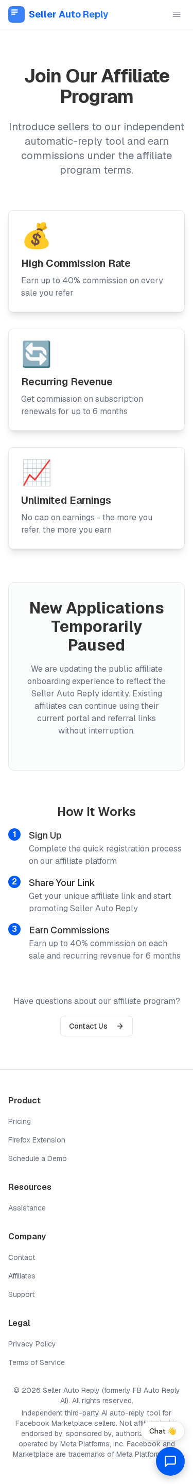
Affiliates (22, 1276)
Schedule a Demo (37, 1158)
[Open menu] (176, 14)
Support (21, 1294)
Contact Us (88, 1026)
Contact (21, 1257)
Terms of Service (36, 1362)
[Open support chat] (170, 1461)
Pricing (19, 1121)
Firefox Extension (36, 1140)
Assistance (27, 1208)
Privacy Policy (32, 1344)
